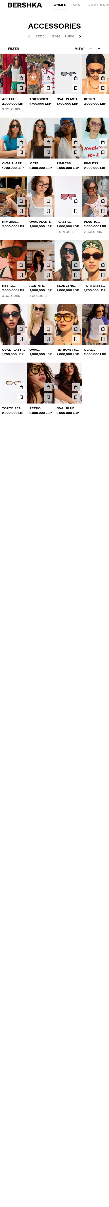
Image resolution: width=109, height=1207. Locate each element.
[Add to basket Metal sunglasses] (48, 142)
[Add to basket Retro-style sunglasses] (76, 329)
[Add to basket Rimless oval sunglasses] (103, 142)
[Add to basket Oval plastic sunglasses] (76, 78)
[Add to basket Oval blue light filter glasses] (76, 387)
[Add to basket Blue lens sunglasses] (76, 265)
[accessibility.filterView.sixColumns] (99, 48)
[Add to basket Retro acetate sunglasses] (21, 265)
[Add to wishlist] (21, 88)
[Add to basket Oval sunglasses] (48, 329)
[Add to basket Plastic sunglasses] (76, 201)
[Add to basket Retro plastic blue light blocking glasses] (48, 387)
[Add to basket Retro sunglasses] (103, 78)
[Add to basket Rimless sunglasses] (76, 142)
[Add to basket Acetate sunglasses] (21, 78)
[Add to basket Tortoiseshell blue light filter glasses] (21, 387)
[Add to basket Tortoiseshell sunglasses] (48, 78)
